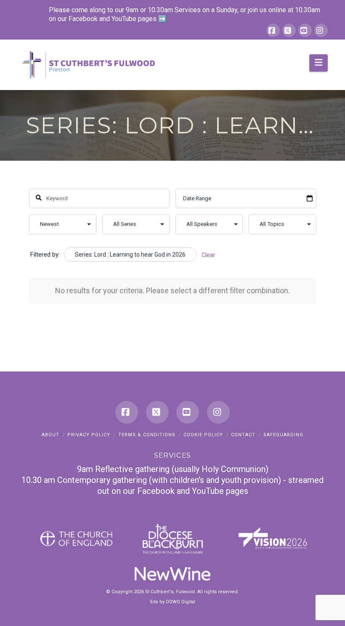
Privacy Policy (88, 435)
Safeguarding (283, 435)
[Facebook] (273, 30)
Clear (208, 255)
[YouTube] (305, 30)
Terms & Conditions (146, 435)
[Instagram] (321, 30)
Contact (243, 435)
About (50, 435)
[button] (318, 63)
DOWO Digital (180, 602)
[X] (289, 30)
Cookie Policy (203, 435)
